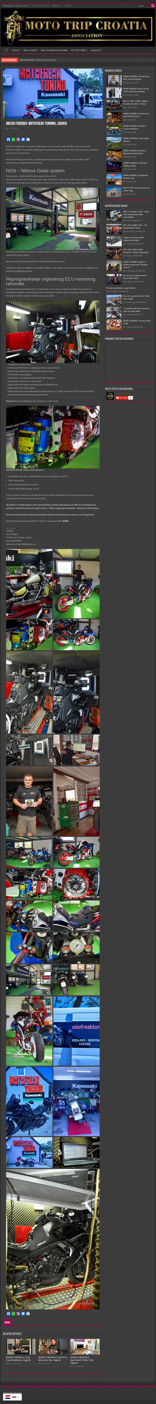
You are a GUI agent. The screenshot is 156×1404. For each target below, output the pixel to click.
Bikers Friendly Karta (40, 6)
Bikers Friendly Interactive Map (54, 50)
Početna (67, 6)
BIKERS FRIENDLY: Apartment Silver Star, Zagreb (82, 1360)
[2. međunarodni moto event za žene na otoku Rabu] (114, 312)
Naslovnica (56, 6)
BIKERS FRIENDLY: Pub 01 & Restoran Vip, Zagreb (52, 1358)
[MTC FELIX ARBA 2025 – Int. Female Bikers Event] (114, 229)
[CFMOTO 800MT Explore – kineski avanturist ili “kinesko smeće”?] (114, 266)
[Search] (153, 6)
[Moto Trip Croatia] (78, 27)
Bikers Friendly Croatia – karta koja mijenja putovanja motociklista (136, 214)
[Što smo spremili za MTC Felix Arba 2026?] (114, 300)
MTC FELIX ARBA (78, 50)
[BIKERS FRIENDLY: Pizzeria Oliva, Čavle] (114, 324)
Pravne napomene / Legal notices (120, 288)
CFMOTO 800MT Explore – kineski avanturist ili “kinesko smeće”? (135, 265)
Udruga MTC (96, 50)
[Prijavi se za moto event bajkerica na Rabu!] (114, 241)
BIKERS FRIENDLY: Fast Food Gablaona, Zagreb (18, 1358)
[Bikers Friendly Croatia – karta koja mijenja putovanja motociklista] (114, 215)
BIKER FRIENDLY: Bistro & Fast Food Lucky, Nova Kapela (44, 60)
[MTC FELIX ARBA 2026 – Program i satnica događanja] (114, 253)
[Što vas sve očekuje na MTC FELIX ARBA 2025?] (114, 279)
